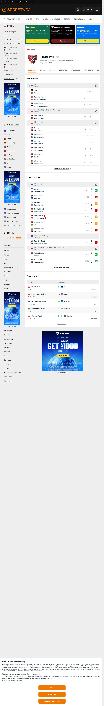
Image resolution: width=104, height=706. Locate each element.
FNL (5, 36)
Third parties (37, 671)
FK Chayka (68, 316)
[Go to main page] (20, 10)
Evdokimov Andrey (39, 294)
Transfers (88, 70)
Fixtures (63, 70)
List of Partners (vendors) (12, 681)
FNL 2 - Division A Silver (13, 44)
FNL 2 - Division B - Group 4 (11, 65)
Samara (67, 309)
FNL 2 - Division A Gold (13, 40)
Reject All (52, 694)
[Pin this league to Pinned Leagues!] (42, 85)
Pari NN (67, 301)
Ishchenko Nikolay (38, 301)
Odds (42, 70)
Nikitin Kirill (35, 287)
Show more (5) (9, 79)
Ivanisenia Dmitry (38, 309)
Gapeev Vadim (37, 316)
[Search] (78, 9)
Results (51, 70)
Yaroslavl (67, 287)
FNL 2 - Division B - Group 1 (11, 48)
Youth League (9, 71)
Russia (34, 49)
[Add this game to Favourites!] (29, 91)
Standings (75, 70)
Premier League (10, 32)
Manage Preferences (52, 701)
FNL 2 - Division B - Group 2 (11, 54)
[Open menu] (97, 9)
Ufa (65, 294)
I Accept (52, 688)
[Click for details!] (63, 91)
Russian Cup (9, 75)
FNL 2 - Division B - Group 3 (11, 60)
